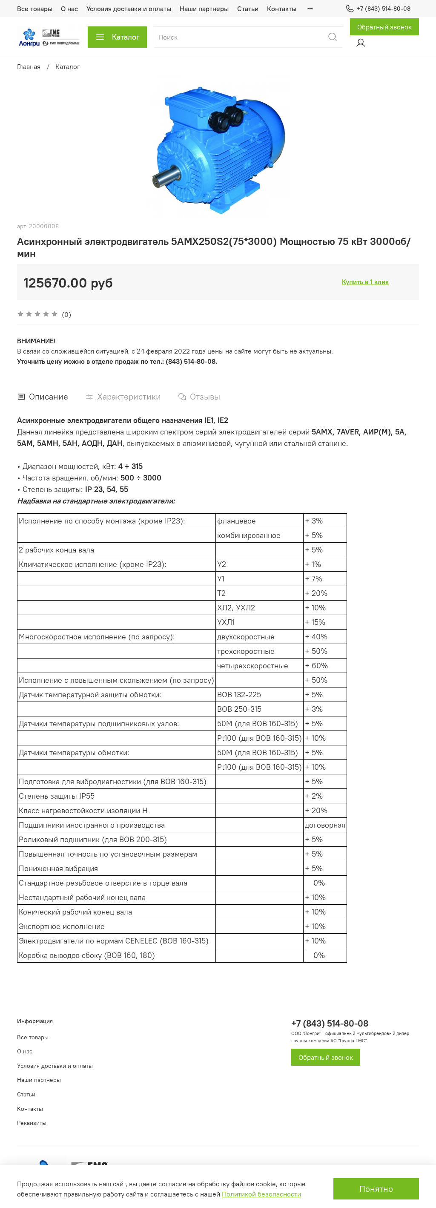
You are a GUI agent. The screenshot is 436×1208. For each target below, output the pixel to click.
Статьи (247, 8)
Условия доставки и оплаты (128, 8)
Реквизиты (31, 1123)
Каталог (126, 37)
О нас (69, 8)
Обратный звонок (384, 27)
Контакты (281, 8)
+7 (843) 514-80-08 (383, 8)
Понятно (376, 1188)
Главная (28, 66)
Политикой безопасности (261, 1194)
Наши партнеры (204, 8)
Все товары (34, 8)
